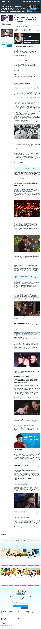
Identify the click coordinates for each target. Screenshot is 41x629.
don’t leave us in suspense (27, 530)
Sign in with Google (8, 11)
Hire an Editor (3, 613)
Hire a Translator (3, 618)
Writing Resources (27, 617)
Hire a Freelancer (3, 612)
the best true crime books (20, 278)
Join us (38, 1)
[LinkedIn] (36, 623)
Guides (18, 613)
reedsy (4, 1)
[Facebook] (38, 623)
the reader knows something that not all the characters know (27, 334)
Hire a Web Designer (4, 619)
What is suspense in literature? (6, 24)
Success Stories (11, 617)
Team (9, 613)
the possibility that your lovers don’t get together (26, 67)
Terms (2, 625)
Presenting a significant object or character (22, 428)
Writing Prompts (34, 613)
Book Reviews (34, 612)
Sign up (18, 11)
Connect (24, 1)
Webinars (18, 617)
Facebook (9, 46)
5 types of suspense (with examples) (7, 25)
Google (4, 46)
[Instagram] (35, 623)
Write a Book (26, 613)
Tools (30, 1)
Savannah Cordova (20, 21)
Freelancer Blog (19, 618)
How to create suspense (5, 27)
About (35, 1)
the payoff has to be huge (33, 92)
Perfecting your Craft (19, 15)
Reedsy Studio (27, 612)
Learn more (23, 11)
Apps (8, 1)
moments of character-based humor (20, 102)
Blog (32, 1)
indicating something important (32, 420)
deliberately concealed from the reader (25, 190)
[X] (34, 623)
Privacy (4, 625)
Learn (27, 1)
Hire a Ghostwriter (4, 617)
